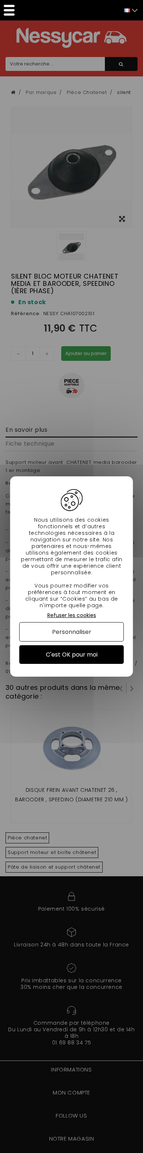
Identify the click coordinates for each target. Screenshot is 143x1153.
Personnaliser (71, 632)
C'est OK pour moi (72, 654)
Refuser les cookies (71, 615)
